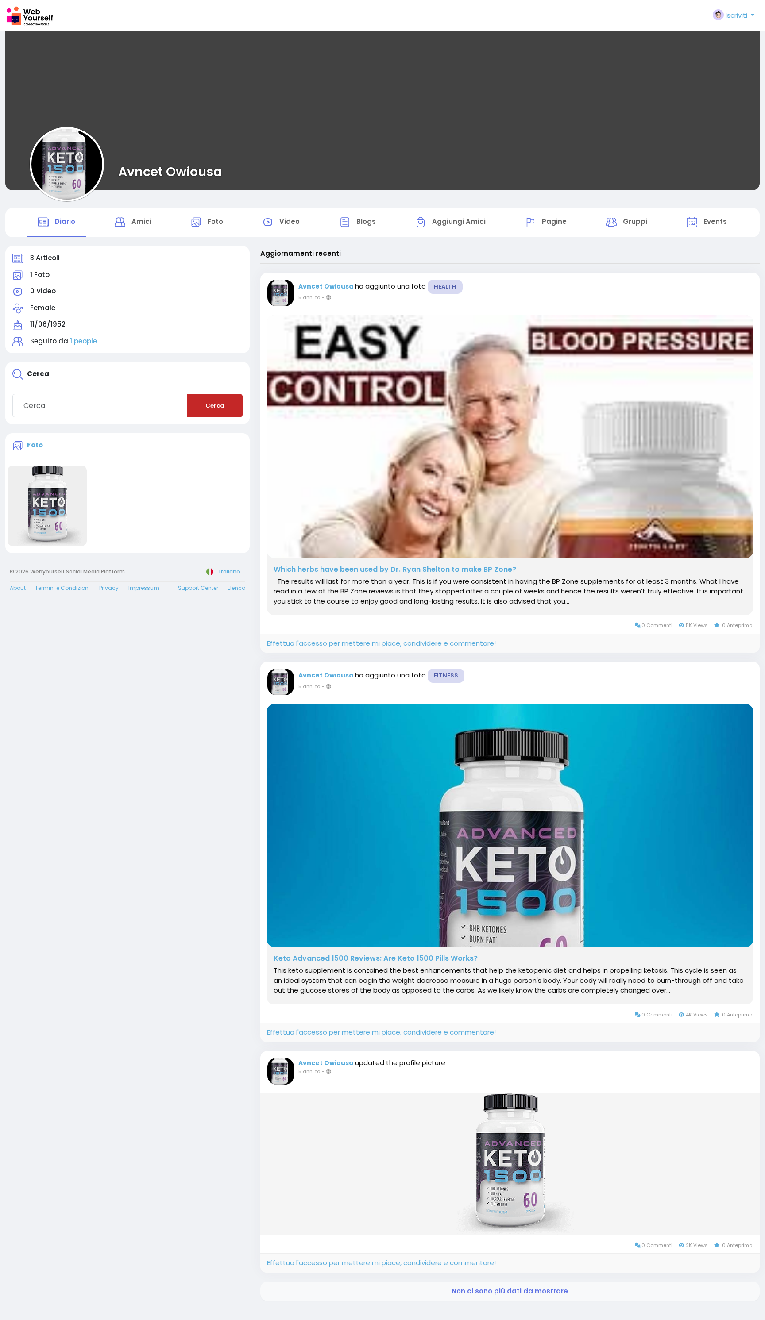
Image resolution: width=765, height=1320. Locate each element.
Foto (35, 445)
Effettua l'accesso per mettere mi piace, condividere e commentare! (381, 643)
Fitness (446, 675)
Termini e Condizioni (62, 588)
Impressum (143, 588)
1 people (83, 341)
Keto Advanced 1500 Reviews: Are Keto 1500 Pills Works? (376, 958)
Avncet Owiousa (170, 172)
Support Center (198, 588)
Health (445, 286)
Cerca (214, 405)
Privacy (109, 588)
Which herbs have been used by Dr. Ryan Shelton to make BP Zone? (395, 569)
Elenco (236, 588)
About (18, 588)
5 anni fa (309, 297)
